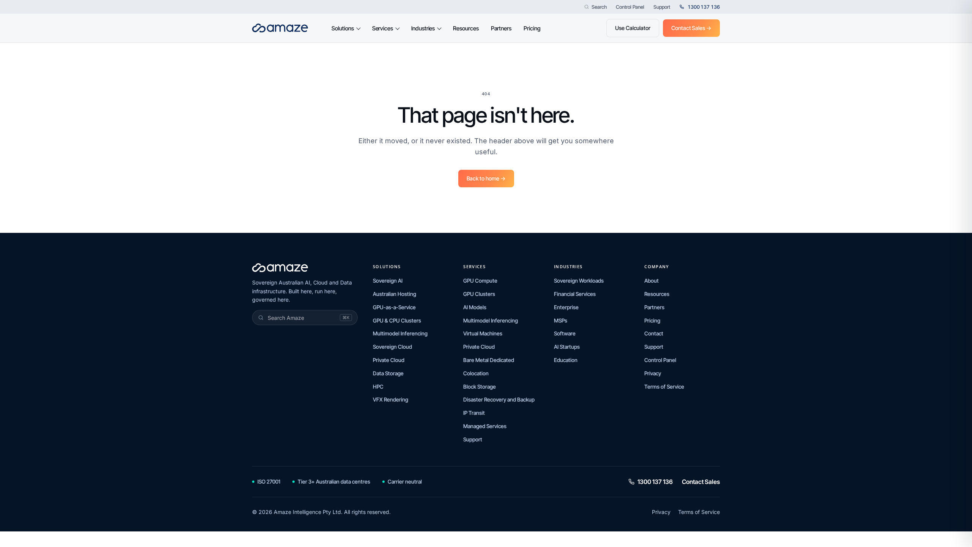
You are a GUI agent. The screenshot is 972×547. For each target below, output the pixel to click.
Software (565, 333)
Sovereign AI (387, 280)
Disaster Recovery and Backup (499, 399)
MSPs (560, 320)
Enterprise (566, 307)
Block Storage (479, 386)
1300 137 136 (655, 481)
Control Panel (630, 7)
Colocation (476, 373)
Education (566, 360)
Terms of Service (664, 386)
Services (382, 28)
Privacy (652, 373)
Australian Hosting (394, 294)
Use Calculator (632, 28)
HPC (378, 386)
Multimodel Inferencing (400, 333)
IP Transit (474, 412)
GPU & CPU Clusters (397, 320)
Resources (465, 28)
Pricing (532, 28)
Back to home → (486, 178)
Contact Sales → (691, 28)
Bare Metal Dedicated (488, 360)
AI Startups (567, 346)
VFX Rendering (390, 399)
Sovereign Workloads (579, 280)
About (651, 280)
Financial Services (575, 294)
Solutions (342, 28)
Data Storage (388, 373)
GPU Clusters (479, 294)
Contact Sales (701, 481)
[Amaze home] (280, 28)
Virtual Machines (482, 333)
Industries (423, 28)
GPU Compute (480, 280)
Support (661, 7)
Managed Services (485, 426)
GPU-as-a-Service (394, 307)
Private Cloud (388, 360)
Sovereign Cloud (392, 346)
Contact (653, 333)
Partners (501, 28)
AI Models (474, 307)
